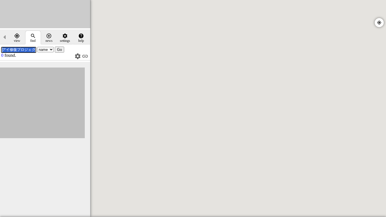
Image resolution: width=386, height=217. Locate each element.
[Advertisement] (45, 14)
